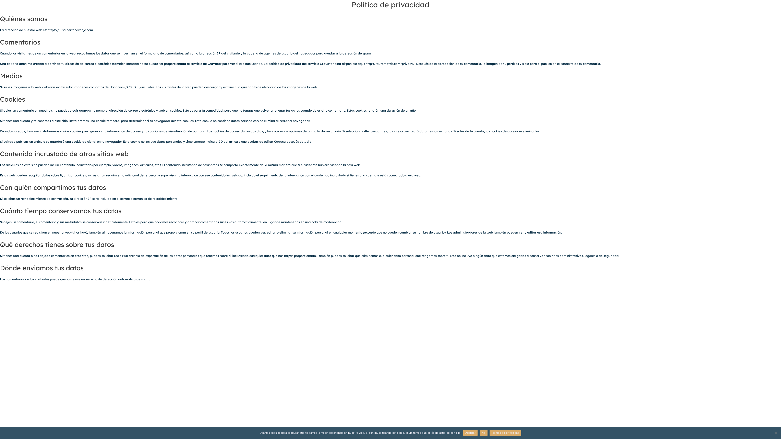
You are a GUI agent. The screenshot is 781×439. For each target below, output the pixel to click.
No (483, 432)
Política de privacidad (505, 432)
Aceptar (470, 432)
